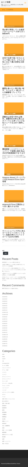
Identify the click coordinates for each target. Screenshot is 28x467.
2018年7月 (4, 343)
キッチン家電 (5, 365)
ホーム (3, 9)
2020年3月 (4, 305)
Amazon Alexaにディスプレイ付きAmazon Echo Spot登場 (14, 179)
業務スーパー (5, 421)
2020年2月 (4, 308)
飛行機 (3, 436)
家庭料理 (4, 407)
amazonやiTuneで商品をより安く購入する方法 (13, 205)
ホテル (3, 394)
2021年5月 (4, 299)
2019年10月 (5, 314)
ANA (3, 354)
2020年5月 (4, 301)
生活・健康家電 (6, 425)
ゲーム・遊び (5, 370)
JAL (3, 361)
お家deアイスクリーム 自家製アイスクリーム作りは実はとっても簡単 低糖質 (14, 274)
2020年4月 (4, 303)
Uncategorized (5, 363)
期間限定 (4, 416)
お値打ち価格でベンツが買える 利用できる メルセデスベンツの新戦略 (13, 265)
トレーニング (5, 387)
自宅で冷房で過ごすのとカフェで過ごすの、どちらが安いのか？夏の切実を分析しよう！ (13, 61)
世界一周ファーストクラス (8, 399)
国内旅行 (4, 405)
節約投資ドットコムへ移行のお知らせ (11, 262)
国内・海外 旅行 (6, 403)
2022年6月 (4, 296)
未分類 (3, 419)
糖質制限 (4, 432)
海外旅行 (4, 423)
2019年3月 (4, 328)
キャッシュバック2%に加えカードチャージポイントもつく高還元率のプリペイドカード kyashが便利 (13, 234)
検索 (3, 250)
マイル (3, 396)
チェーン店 (4, 381)
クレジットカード (6, 367)
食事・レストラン (6, 441)
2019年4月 (4, 325)
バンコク (4, 390)
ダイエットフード (6, 376)
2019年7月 (4, 319)
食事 (3, 439)
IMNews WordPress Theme (13, 463)
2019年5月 (4, 323)
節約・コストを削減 (7, 430)
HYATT (4, 358)
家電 (3, 410)
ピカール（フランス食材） (8, 392)
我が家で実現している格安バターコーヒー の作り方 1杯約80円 (13, 32)
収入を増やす (5, 401)
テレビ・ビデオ (6, 385)
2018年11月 (5, 336)
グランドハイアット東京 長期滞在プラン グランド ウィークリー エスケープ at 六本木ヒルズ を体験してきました (14, 270)
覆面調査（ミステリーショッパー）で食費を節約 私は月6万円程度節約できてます (13, 151)
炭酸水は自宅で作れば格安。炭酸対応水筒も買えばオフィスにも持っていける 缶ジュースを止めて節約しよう (14, 121)
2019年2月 (4, 330)
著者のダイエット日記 (7, 434)
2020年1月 (4, 310)
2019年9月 (4, 316)
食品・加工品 (5, 443)
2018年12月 (5, 334)
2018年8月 (4, 341)
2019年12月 (5, 312)
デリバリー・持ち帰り (7, 383)
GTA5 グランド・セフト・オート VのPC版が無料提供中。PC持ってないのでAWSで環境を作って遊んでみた (14, 279)
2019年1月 (4, 332)
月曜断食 (4, 414)
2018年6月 (4, 345)
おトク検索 (5, 2)
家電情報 (4, 412)
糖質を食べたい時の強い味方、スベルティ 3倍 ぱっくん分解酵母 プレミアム (13, 90)
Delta (3, 356)
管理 (3, 428)
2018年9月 (4, 339)
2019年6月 (4, 321)
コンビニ (4, 372)
